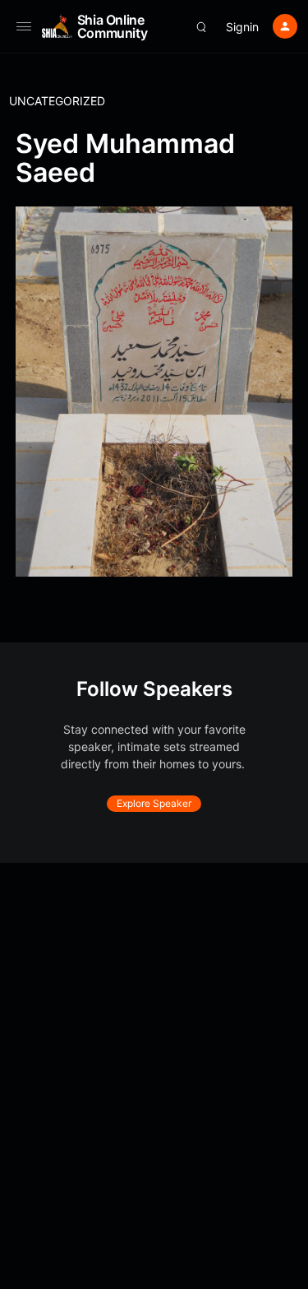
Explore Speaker (154, 803)
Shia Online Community (112, 26)
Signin (242, 27)
